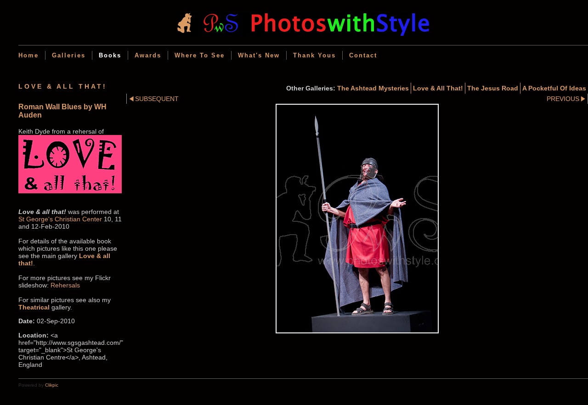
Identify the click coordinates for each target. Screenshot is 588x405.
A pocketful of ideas (554, 88)
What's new (259, 55)
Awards (148, 55)
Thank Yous (314, 55)
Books (110, 55)
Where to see (200, 55)
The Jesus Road (492, 88)
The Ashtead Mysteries (373, 88)
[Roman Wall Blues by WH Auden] (357, 218)
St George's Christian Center (60, 219)
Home (28, 55)
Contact (363, 55)
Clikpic (51, 385)
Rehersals (65, 285)
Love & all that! (438, 88)
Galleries (68, 55)
